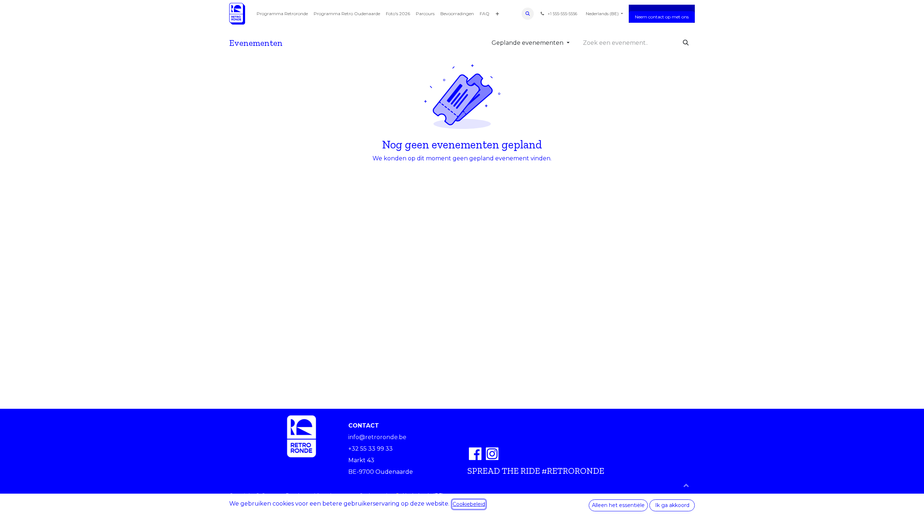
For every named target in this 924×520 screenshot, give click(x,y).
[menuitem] (282, 14)
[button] (528, 14)
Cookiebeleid (469, 504)
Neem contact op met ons (662, 17)
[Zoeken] (686, 43)
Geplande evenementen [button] (528, 42)
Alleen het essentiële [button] (618, 505)
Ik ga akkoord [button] (672, 505)
